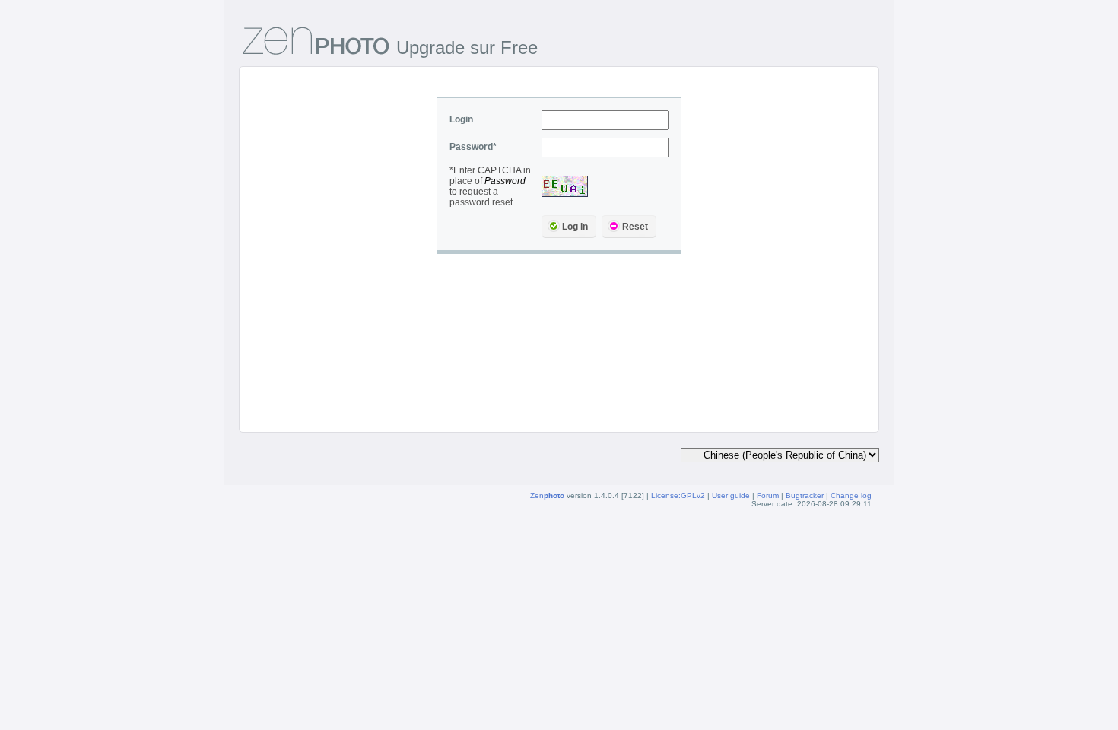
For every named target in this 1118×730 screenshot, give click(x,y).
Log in (575, 226)
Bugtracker (805, 495)
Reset (635, 226)
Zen (547, 495)
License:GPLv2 (678, 495)
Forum (768, 495)
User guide (731, 495)
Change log (851, 495)
